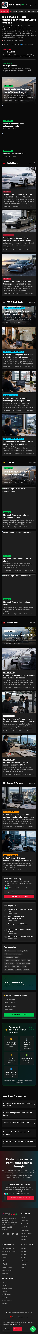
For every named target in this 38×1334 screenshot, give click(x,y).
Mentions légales (7, 1288)
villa (29, 960)
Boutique (23, 1239)
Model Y (23, 1258)
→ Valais (4, 1254)
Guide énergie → (31, 1030)
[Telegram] (12, 1234)
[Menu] (35, 5)
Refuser (7, 1329)
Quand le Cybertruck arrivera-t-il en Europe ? (19, 1133)
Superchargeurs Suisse (11, 957)
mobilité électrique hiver (12, 960)
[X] (3, 1234)
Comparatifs (24, 1236)
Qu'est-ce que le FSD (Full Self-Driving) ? (19, 1142)
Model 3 (23, 1251)
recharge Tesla (23, 951)
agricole (26, 969)
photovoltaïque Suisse (23, 963)
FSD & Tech (24, 1224)
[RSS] (17, 1234)
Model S (23, 1248)
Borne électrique (7, 1270)
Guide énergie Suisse (19, 1014)
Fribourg (18, 969)
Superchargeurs (7, 1300)
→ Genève (5, 1261)
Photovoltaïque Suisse (9, 1251)
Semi (22, 1267)
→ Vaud (4, 1258)
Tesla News (24, 1221)
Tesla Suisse (25, 1230)
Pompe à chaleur (7, 1267)
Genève (7, 966)
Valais (24, 966)
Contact (4, 1285)
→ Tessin (4, 1264)
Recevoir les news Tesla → (19, 896)
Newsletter (5, 1297)
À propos (5, 1282)
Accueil (23, 1217)
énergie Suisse (9, 963)
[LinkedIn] (8, 1234)
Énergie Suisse (25, 1227)
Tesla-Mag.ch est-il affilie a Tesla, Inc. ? (19, 1123)
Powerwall (5, 1273)
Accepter (17, 1329)
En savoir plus (15, 1324)
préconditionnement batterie (13, 954)
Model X (23, 1254)
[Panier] (31, 5)
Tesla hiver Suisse (10, 951)
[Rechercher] (26, 5)
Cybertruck (24, 1261)
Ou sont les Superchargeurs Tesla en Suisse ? (19, 1114)
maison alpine (9, 969)
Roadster (23, 1264)
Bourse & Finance (26, 1233)
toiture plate (15, 966)
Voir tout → (32, 163)
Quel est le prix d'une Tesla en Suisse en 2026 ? (19, 1104)
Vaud (23, 960)
